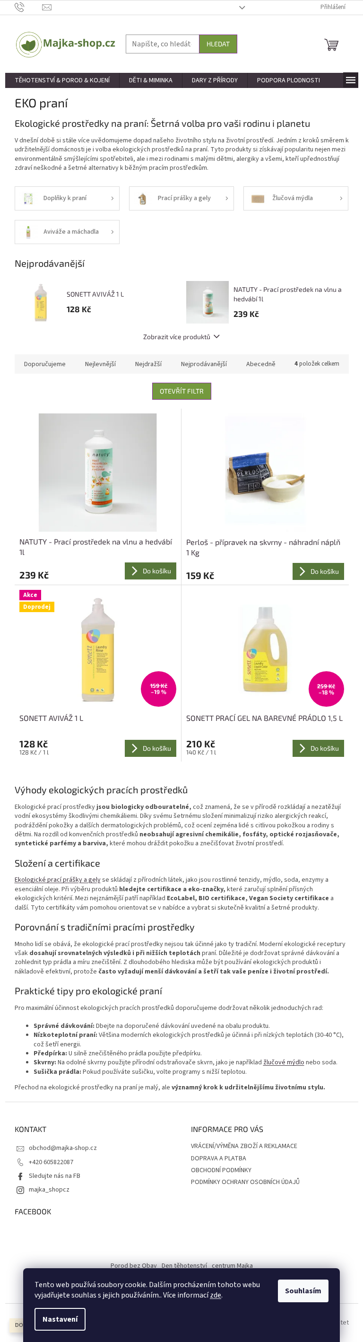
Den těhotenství (184, 1266)
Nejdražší (148, 364)
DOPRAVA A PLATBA (218, 1158)
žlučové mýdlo (283, 1062)
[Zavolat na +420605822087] (29, 7)
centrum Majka (232, 1266)
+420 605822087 (51, 1162)
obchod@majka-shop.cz (63, 1148)
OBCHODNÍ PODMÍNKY (221, 1170)
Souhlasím (303, 1291)
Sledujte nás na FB (54, 1176)
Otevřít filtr (182, 391)
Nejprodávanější (204, 364)
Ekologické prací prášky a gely (58, 880)
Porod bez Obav (134, 1266)
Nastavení (60, 1319)
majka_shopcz (49, 1189)
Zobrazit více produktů (176, 337)
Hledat (218, 44)
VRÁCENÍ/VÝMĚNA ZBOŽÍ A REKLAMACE (244, 1146)
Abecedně (261, 364)
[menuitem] (62, 80)
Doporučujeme (45, 364)
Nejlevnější (100, 364)
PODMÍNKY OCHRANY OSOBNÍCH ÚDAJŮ (245, 1182)
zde (215, 1295)
